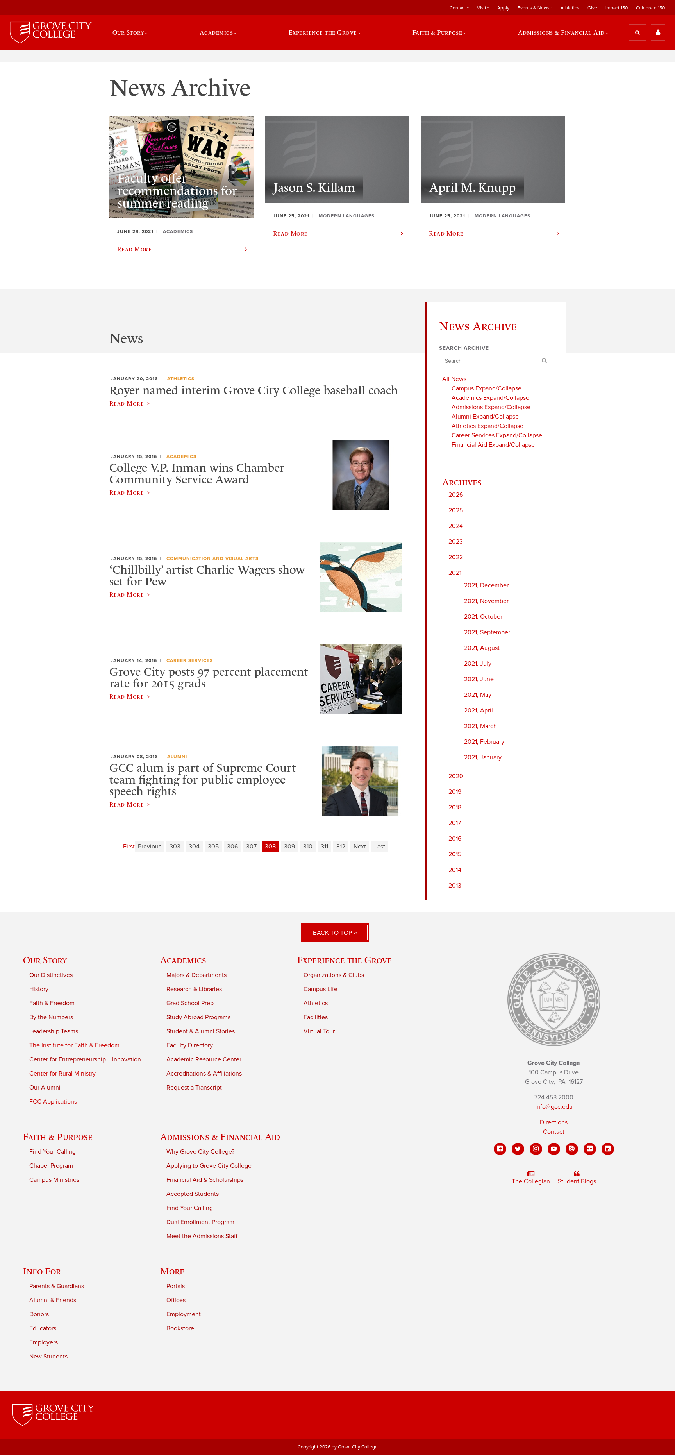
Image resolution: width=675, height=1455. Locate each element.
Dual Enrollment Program (200, 1222)
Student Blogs (577, 1181)
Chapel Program (51, 1166)
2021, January (483, 757)
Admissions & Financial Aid (220, 1136)
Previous (149, 846)
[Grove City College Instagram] (536, 1149)
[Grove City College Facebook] (500, 1149)
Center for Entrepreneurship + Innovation (85, 1059)
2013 (454, 885)
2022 (455, 557)
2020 (455, 776)
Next (360, 846)
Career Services (189, 660)
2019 (454, 792)
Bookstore (180, 1328)
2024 (455, 526)
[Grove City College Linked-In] (608, 1149)
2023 (455, 542)
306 (232, 846)
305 (213, 846)
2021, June (479, 679)
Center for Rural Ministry (62, 1073)
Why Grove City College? (200, 1152)
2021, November (486, 601)
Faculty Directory (189, 1045)
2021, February (484, 742)
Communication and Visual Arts (212, 558)
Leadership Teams (53, 1031)
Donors (39, 1314)
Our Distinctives (51, 975)
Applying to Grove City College (209, 1166)
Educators (42, 1328)
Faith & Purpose (58, 1136)
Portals (175, 1286)
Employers (43, 1342)
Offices (176, 1300)
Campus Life (321, 989)
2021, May (477, 695)
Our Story (45, 960)
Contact (553, 1132)
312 (340, 846)
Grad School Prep (190, 1003)
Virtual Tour (319, 1031)
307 (251, 846)
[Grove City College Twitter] (518, 1149)
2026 (455, 495)
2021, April (478, 710)
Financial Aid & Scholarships (204, 1180)
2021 (454, 573)
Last (379, 846)
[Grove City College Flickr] (590, 1149)
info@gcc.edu (554, 1107)
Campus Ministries (54, 1180)
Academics (181, 456)
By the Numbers (51, 1017)
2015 (454, 854)
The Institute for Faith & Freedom (74, 1045)
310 (307, 846)
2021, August (482, 648)
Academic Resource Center (203, 1059)
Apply (503, 8)
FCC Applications (53, 1102)
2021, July (477, 664)
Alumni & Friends (52, 1300)
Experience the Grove (344, 960)
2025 (455, 510)
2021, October (483, 617)
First (129, 846)
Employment (183, 1314)
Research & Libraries (194, 989)
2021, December (486, 585)
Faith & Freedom (52, 1003)
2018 (454, 807)
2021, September (487, 632)
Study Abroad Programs (198, 1017)
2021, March (480, 726)
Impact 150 (616, 8)
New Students (48, 1356)
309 (289, 846)
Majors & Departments (196, 975)
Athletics (570, 8)
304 (194, 846)
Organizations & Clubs (334, 975)
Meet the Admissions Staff (202, 1236)
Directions (554, 1122)
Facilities (316, 1017)
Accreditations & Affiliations (204, 1073)
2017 (454, 823)
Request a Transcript (194, 1088)
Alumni (177, 756)
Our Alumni (45, 1088)
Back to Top (333, 933)
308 (270, 846)
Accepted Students (192, 1194)
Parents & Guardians (56, 1286)
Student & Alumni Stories (200, 1031)
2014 (454, 870)
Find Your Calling (52, 1152)
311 (324, 846)
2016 (454, 839)
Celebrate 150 (650, 8)
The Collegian (531, 1181)
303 (175, 846)
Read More (126, 403)
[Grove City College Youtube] (554, 1149)
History (38, 989)
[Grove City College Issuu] (572, 1149)
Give (592, 8)
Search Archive (464, 348)
